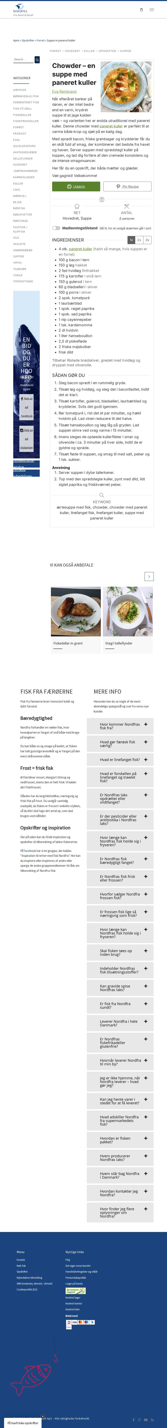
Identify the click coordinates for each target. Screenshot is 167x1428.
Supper (18, 256)
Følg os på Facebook (26, 407)
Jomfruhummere (25, 171)
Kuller (18, 183)
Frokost (19, 133)
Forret (40, 40)
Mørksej (19, 196)
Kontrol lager (73, 1297)
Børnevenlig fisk (26, 96)
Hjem (16, 40)
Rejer (17, 202)
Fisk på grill (22, 108)
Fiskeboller (22, 115)
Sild (16, 237)
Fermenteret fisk (26, 102)
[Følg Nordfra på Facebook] (134, 1420)
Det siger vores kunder (78, 1265)
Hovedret (20, 164)
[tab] (120, 726)
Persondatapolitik (76, 1277)
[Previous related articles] (139, 576)
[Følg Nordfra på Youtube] (146, 1420)
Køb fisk (21, 1265)
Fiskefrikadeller (26, 121)
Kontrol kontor (74, 1303)
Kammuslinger (24, 177)
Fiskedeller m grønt (68, 643)
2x (139, 240)
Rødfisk (19, 208)
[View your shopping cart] (141, 9)
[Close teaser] (43, 1417)
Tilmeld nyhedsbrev (22, 473)
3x (147, 240)
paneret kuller (111, 126)
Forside (21, 1260)
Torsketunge (23, 281)
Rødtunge (20, 221)
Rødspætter (22, 214)
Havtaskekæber (25, 152)
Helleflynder (23, 158)
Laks (16, 189)
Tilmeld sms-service (23, 463)
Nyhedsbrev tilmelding (29, 1277)
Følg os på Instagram (26, 438)
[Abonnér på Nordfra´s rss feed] (152, 1420)
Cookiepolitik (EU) (27, 1289)
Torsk (18, 275)
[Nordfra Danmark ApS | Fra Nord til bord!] (20, 7)
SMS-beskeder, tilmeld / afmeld (34, 1283)
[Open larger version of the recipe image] (126, 86)
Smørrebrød (23, 250)
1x (131, 240)
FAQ (68, 1260)
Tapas (17, 262)
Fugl (16, 140)
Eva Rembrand (64, 91)
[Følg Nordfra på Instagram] (139, 1420)
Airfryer (19, 90)
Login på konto (74, 1283)
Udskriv (78, 186)
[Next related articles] (149, 576)
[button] (23, 1423)
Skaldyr (19, 244)
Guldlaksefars (24, 146)
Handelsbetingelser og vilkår (82, 1271)
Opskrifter (28, 40)
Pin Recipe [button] (130, 186)
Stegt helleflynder (118, 643)
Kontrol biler (73, 1309)
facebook (30, 851)
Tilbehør (19, 269)
